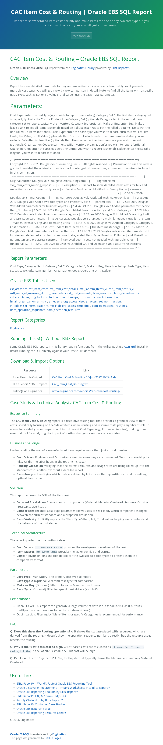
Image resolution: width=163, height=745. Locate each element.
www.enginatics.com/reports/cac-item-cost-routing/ (86, 391)
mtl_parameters (55, 293)
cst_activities (18, 289)
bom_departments (126, 293)
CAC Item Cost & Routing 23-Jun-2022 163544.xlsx (85, 377)
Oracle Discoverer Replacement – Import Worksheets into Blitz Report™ (63, 688)
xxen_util (130, 346)
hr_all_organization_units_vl (28, 301)
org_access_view (74, 301)
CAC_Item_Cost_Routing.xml (70, 384)
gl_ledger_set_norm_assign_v (29, 306)
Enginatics (17, 328)
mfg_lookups (39, 297)
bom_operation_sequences (27, 310)
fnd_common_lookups (63, 297)
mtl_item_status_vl (121, 289)
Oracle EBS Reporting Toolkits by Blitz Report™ (47, 692)
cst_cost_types (19, 297)
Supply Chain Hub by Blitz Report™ (40, 700)
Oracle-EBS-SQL (20, 734)
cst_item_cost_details (64, 289)
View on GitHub (81, 35)
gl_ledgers (55, 301)
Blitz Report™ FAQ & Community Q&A (41, 696)
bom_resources (103, 293)
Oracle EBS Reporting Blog (34, 709)
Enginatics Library (83, 68)
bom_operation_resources (63, 310)
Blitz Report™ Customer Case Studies (41, 704)
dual (87, 306)
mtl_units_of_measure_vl (26, 293)
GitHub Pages (53, 738)
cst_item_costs (38, 289)
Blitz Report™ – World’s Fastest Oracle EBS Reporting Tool (54, 683)
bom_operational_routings (109, 306)
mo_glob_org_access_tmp (66, 306)
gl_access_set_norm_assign (103, 301)
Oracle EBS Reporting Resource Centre (41, 713)
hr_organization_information (99, 297)
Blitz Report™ (120, 68)
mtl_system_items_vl (93, 289)
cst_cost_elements (79, 293)
